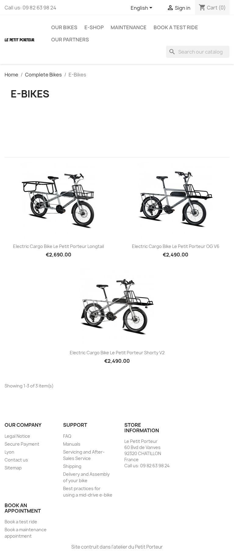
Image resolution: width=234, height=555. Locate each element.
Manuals (71, 444)
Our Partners (70, 39)
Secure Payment (22, 444)
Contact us (16, 460)
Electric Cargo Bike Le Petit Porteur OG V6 (175, 246)
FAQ (67, 436)
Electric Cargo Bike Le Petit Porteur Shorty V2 (117, 352)
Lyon (9, 452)
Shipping (72, 466)
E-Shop (94, 27)
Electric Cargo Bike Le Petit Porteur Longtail (58, 246)
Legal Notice (17, 436)
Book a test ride (176, 27)
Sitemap (13, 468)
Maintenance (129, 27)
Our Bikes (64, 27)
